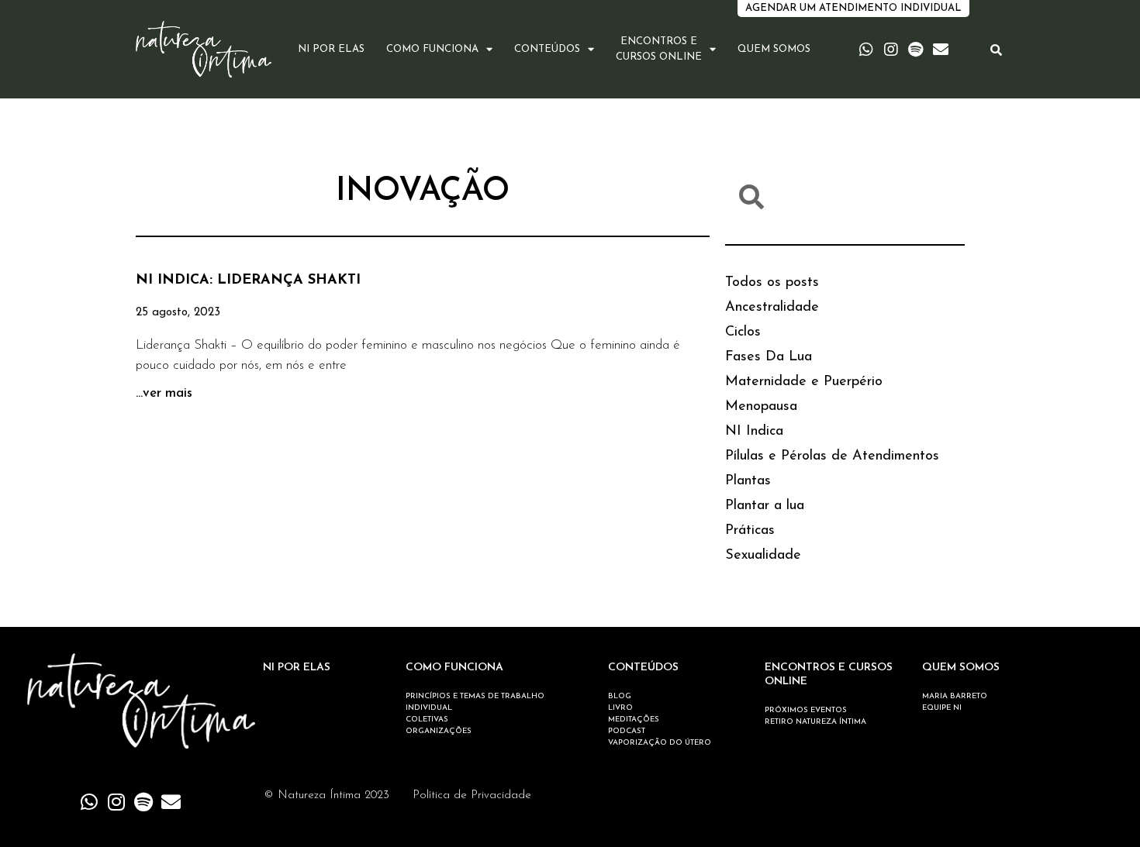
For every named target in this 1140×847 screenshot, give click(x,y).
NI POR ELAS (296, 667)
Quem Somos (774, 49)
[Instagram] (891, 49)
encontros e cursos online (659, 49)
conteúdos (547, 49)
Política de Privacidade (472, 795)
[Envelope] (940, 49)
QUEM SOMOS (961, 667)
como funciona (432, 49)
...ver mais (164, 393)
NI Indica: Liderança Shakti (248, 280)
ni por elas (331, 49)
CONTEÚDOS (643, 667)
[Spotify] (916, 49)
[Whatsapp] (866, 49)
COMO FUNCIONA (454, 667)
